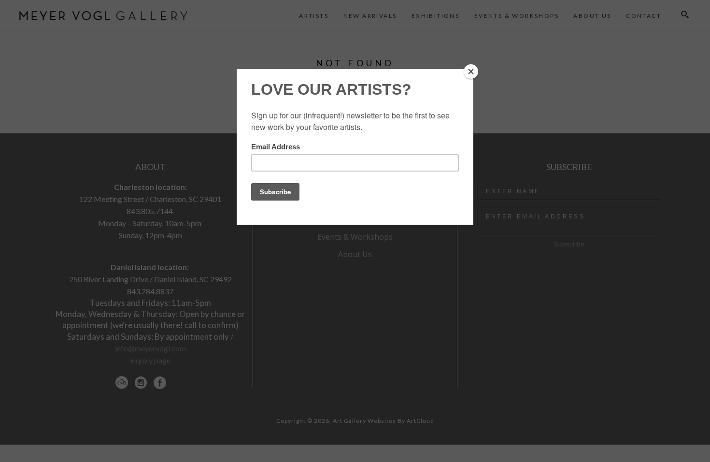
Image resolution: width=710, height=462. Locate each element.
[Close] (471, 71)
